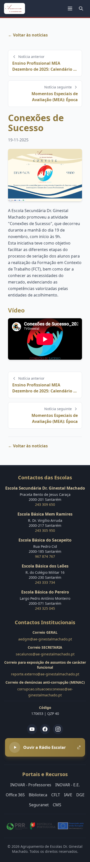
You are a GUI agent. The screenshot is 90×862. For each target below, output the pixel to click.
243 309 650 (45, 504)
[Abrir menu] (70, 8)
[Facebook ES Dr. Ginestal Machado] (45, 729)
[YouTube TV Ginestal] (32, 729)
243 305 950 (45, 530)
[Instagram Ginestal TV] (58, 729)
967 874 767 (45, 556)
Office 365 (15, 795)
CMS (57, 805)
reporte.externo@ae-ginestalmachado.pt (45, 674)
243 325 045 (45, 608)
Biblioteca (38, 795)
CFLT (55, 795)
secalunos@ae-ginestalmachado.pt (45, 654)
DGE (80, 795)
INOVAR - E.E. (67, 785)
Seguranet (39, 805)
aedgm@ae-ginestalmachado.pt (45, 639)
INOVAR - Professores (30, 785)
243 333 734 (45, 582)
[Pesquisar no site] (81, 8)
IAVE (68, 795)
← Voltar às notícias (28, 35)
